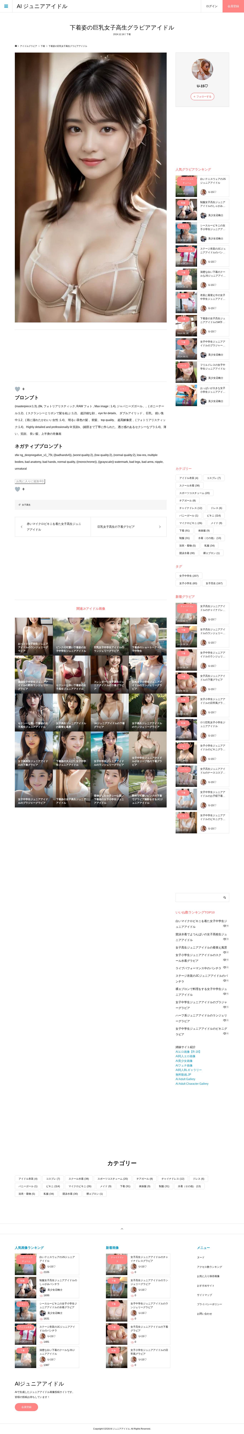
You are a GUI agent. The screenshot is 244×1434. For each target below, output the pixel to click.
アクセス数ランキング (209, 1266)
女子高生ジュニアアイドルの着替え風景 (201, 947)
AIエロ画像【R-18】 (189, 1051)
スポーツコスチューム (194, 493)
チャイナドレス (190, 508)
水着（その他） (209, 538)
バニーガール (188, 515)
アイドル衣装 (188, 478)
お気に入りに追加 (30, 481)
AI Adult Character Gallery (192, 1083)
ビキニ (214, 515)
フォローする (203, 96)
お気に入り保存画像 (208, 1276)
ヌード (201, 1257)
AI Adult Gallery (185, 1079)
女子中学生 (189, 575)
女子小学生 (188, 583)
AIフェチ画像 (184, 1065)
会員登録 (233, 6)
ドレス (216, 508)
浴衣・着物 (187, 545)
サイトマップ (204, 1294)
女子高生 (26, 505)
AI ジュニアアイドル (42, 6)
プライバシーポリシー (209, 1304)
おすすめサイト (206, 1285)
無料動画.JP (183, 1074)
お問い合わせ (204, 1313)
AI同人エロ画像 (185, 1056)
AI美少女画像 (184, 1060)
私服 (209, 545)
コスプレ (214, 478)
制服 (184, 538)
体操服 (204, 530)
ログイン (212, 6)
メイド (216, 523)
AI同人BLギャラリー (189, 1069)
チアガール (187, 500)
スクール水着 (189, 485)
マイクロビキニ (190, 523)
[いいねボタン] (17, 389)
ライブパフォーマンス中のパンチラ (198, 968)
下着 (128, 34)
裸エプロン (211, 553)
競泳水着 (187, 553)
